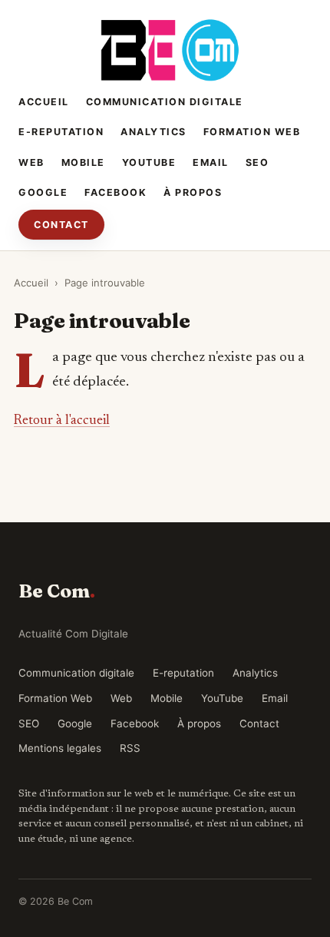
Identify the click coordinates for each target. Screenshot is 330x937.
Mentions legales (59, 748)
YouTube (149, 162)
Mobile (83, 162)
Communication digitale (164, 102)
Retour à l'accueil (62, 421)
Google (43, 192)
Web (31, 162)
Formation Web (252, 131)
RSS (130, 748)
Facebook (115, 192)
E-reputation (61, 131)
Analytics (153, 131)
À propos (192, 192)
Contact (61, 224)
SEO (257, 162)
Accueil (43, 102)
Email (211, 162)
